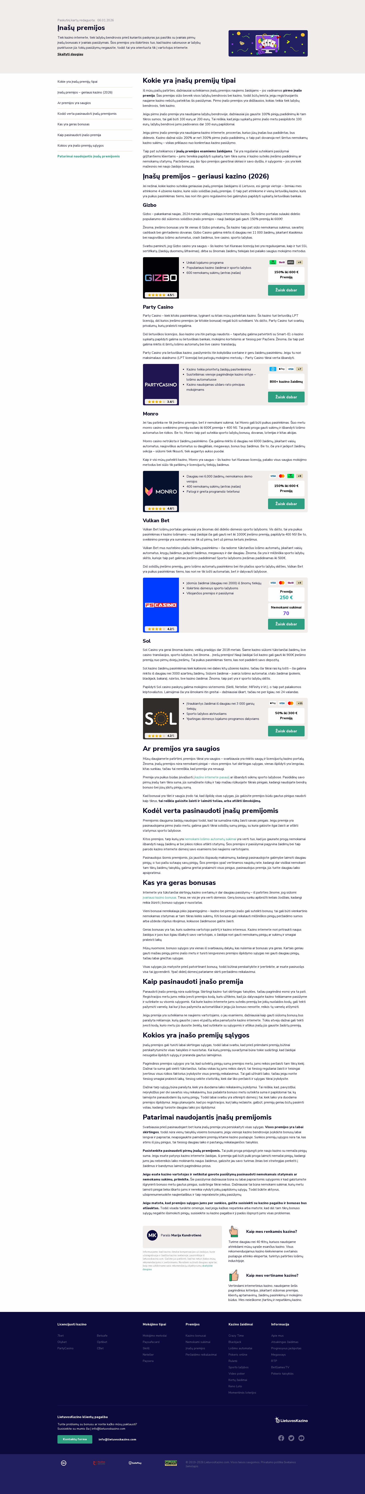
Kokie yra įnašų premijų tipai (77, 82)
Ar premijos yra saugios (74, 103)
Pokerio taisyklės (282, 1374)
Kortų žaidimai (238, 1380)
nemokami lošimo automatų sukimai (210, 839)
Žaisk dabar (286, 290)
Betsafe (102, 1336)
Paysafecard (151, 1342)
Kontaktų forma (75, 1439)
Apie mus (277, 1336)
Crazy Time (236, 1336)
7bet (60, 1336)
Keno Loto (235, 1386)
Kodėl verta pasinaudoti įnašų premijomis (87, 114)
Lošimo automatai (240, 1348)
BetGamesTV (280, 1367)
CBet (100, 1348)
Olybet (62, 1342)
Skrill (146, 1348)
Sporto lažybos (239, 1367)
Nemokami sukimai (198, 1342)
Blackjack (235, 1342)
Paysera (148, 1361)
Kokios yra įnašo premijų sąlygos (80, 145)
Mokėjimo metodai (155, 1336)
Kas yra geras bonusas (73, 124)
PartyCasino (65, 1348)
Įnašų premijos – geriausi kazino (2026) (85, 92)
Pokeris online (238, 1355)
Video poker (237, 1374)
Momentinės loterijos (242, 1393)
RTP (274, 1361)
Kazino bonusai (196, 1336)
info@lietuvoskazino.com (117, 1439)
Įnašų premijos (195, 1348)
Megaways (278, 1355)
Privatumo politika (272, 1462)
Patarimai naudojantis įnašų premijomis (88, 156)
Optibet (102, 1342)
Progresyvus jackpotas (286, 1348)
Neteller (148, 1355)
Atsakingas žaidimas (284, 1342)
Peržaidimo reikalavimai (201, 1355)
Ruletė (233, 1361)
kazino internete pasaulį (212, 777)
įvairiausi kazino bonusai (159, 897)
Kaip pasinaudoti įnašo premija (79, 135)
